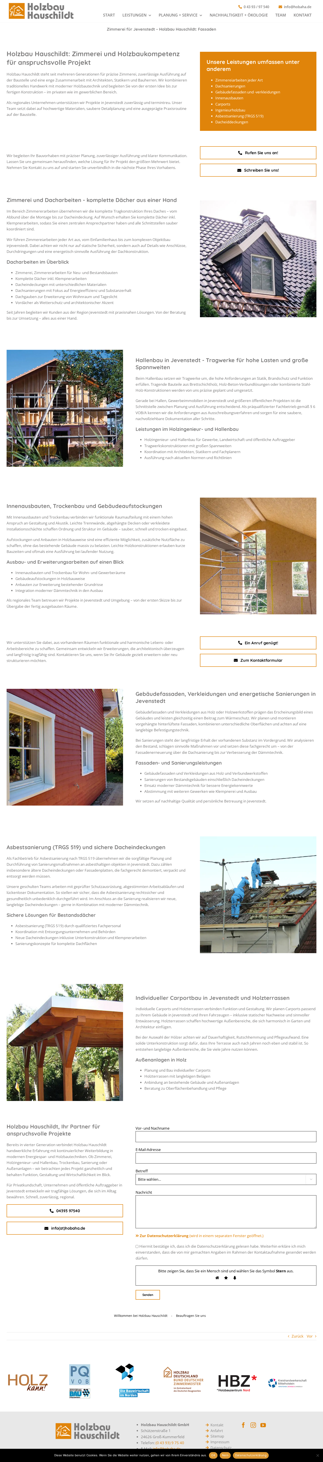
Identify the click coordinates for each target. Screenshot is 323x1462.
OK (213, 1455)
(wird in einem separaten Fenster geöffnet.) (201, 1235)
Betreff (142, 1170)
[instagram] (253, 1425)
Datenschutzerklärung (251, 1455)
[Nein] (317, 1455)
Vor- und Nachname (153, 1128)
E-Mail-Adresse (148, 1149)
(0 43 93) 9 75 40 (170, 1442)
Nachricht (144, 1192)
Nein (225, 1455)
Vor (310, 1336)
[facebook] (243, 1425)
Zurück (297, 1336)
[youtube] (263, 1425)
